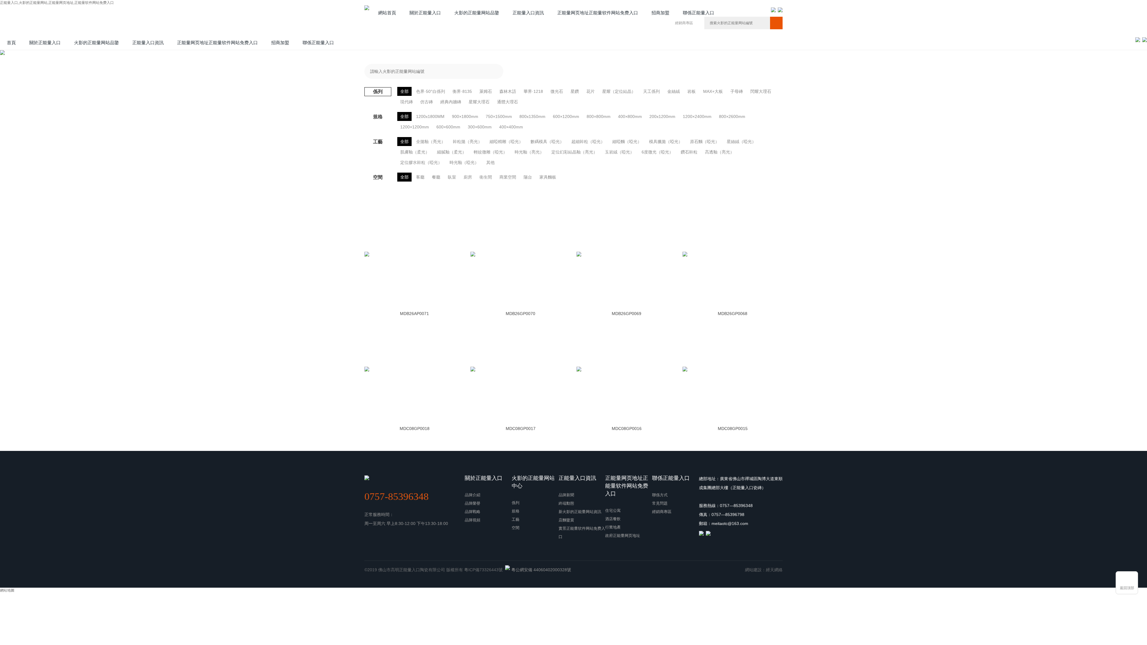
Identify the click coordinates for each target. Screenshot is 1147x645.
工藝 (515, 519)
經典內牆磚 (450, 101)
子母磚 (736, 91)
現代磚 (406, 101)
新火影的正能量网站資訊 (580, 511)
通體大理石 (507, 101)
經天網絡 (774, 569)
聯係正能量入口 (671, 478)
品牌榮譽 (472, 503)
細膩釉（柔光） (451, 152)
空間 (515, 528)
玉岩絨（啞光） (619, 152)
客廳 (420, 177)
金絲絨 (673, 91)
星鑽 (575, 91)
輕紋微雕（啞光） (490, 152)
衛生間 (485, 177)
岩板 (691, 91)
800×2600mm (732, 116)
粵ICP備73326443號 (483, 569)
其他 (490, 162)
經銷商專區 (684, 23)
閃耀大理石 (760, 91)
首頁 (11, 42)
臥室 (452, 177)
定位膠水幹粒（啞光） (421, 162)
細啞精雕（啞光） (506, 141)
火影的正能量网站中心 (533, 482)
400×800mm (630, 116)
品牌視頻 (472, 520)
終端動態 (566, 503)
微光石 (557, 91)
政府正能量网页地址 (622, 535)
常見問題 (660, 503)
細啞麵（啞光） (627, 141)
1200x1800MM (430, 116)
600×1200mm (566, 116)
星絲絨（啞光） (741, 141)
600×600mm (448, 127)
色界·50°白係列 (430, 91)
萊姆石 (485, 91)
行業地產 (613, 527)
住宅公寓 (613, 510)
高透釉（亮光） (719, 152)
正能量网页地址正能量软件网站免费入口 (626, 486)
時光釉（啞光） (464, 162)
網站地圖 (7, 590)
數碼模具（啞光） (547, 141)
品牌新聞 (566, 495)
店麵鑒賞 (566, 520)
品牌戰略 (472, 511)
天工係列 (651, 91)
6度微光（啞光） (657, 152)
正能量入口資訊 (577, 478)
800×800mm (599, 116)
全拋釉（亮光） (430, 141)
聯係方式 (660, 495)
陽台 (528, 177)
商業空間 (507, 177)
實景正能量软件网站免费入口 (582, 532)
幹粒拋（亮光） (467, 141)
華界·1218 (533, 91)
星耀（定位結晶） (619, 91)
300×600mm (480, 127)
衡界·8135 (462, 91)
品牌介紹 (472, 495)
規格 (515, 511)
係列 (515, 502)
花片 (590, 91)
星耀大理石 (479, 101)
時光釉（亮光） (529, 152)
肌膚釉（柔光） (415, 152)
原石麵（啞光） (704, 141)
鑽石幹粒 (689, 152)
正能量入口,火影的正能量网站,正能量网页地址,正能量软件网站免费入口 (57, 3)
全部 (404, 91)
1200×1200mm (414, 127)
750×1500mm (499, 116)
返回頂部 (1127, 588)
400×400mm (511, 127)
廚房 (468, 177)
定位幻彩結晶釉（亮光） (574, 152)
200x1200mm (662, 116)
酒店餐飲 (613, 519)
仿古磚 (426, 101)
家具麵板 (547, 177)
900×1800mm (465, 116)
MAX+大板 (713, 91)
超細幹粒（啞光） (588, 141)
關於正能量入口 (483, 478)
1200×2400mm (697, 116)
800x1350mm (532, 116)
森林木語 (507, 91)
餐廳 (436, 177)
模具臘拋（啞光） (666, 141)
